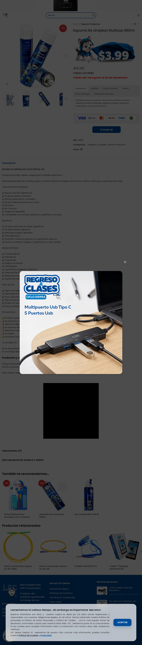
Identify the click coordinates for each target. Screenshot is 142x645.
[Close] (125, 261)
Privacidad (46, 635)
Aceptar (122, 622)
